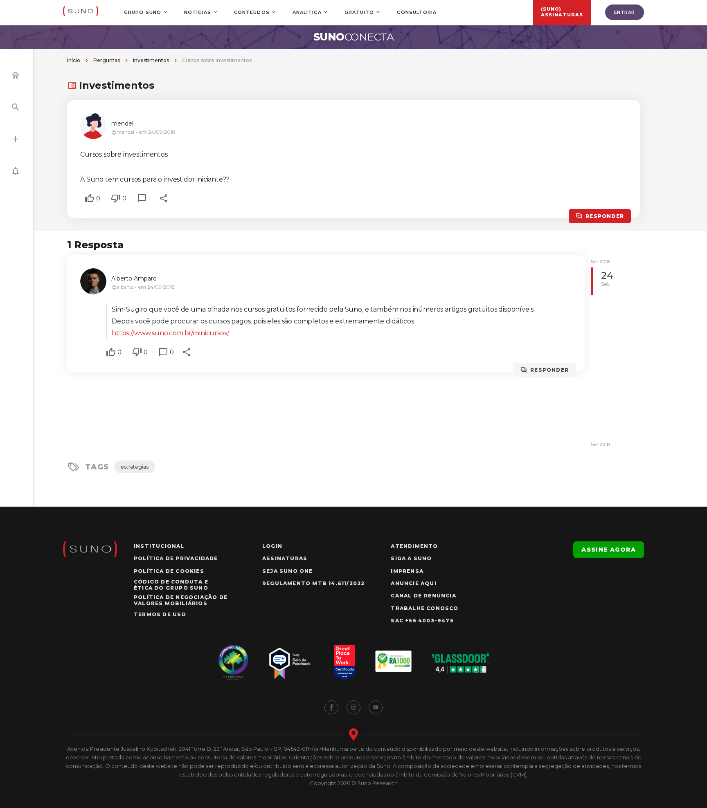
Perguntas (106, 60)
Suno (353, 37)
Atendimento (414, 546)
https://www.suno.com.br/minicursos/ (170, 333)
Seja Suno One (287, 571)
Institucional (159, 546)
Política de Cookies (169, 571)
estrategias (135, 467)
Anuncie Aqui (413, 583)
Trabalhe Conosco (424, 608)
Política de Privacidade (176, 558)
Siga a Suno (411, 558)
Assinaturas (284, 558)
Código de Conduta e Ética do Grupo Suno (171, 585)
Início (73, 60)
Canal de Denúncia (423, 596)
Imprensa (407, 571)
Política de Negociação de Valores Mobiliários (180, 600)
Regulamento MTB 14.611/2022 (313, 583)
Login (272, 546)
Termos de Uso (160, 614)
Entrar (624, 12)
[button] (90, 198)
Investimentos (151, 60)
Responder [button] (604, 216)
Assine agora (608, 549)
